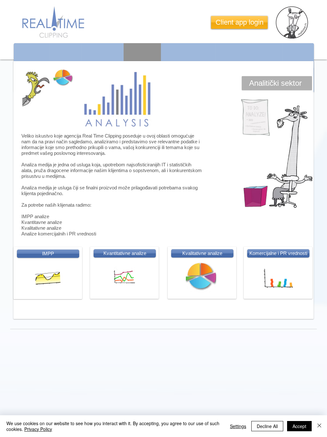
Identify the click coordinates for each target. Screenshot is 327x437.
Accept (299, 426)
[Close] (319, 426)
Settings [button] (238, 426)
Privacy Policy (38, 429)
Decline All (267, 426)
